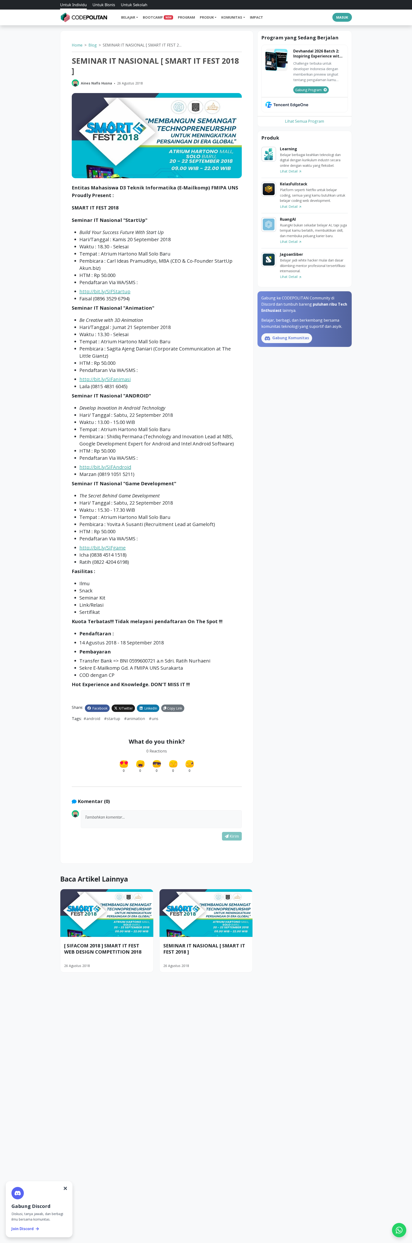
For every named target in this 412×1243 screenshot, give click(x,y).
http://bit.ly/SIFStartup (104, 291)
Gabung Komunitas (290, 337)
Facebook (99, 708)
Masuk (342, 17)
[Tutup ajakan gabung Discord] (65, 1188)
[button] (161, 819)
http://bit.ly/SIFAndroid (105, 467)
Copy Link (174, 708)
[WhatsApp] (399, 1230)
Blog (92, 45)
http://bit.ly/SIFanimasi (105, 379)
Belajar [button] (128, 17)
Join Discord (22, 1228)
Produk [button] (207, 17)
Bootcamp (157, 17)
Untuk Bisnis (104, 4)
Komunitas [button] (231, 17)
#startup (112, 718)
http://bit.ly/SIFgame (102, 547)
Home (77, 45)
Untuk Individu (73, 4)
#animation (134, 718)
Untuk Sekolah (134, 4)
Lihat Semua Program (304, 121)
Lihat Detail (289, 171)
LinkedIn (150, 708)
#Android (91, 718)
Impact (256, 17)
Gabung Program (308, 90)
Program (186, 17)
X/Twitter (125, 708)
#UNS (153, 718)
